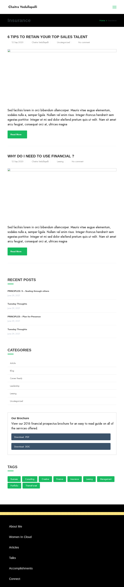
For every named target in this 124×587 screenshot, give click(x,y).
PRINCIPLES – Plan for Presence (24, 316)
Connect (14, 578)
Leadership (14, 385)
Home (102, 20)
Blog (12, 370)
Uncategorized (63, 42)
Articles (14, 547)
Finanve (59, 479)
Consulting (29, 479)
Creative (45, 479)
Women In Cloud (20, 537)
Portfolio (14, 485)
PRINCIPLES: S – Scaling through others (28, 291)
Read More (15, 134)
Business (14, 479)
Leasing (60, 161)
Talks (12, 558)
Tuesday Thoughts (17, 304)
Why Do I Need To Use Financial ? (41, 156)
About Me (15, 526)
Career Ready (16, 378)
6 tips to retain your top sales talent (48, 37)
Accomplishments (21, 568)
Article (13, 363)
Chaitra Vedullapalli (40, 42)
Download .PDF (22, 437)
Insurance (74, 479)
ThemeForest (31, 485)
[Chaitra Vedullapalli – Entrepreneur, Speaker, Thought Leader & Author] (23, 6)
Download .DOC (22, 446)
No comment (84, 42)
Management (105, 479)
